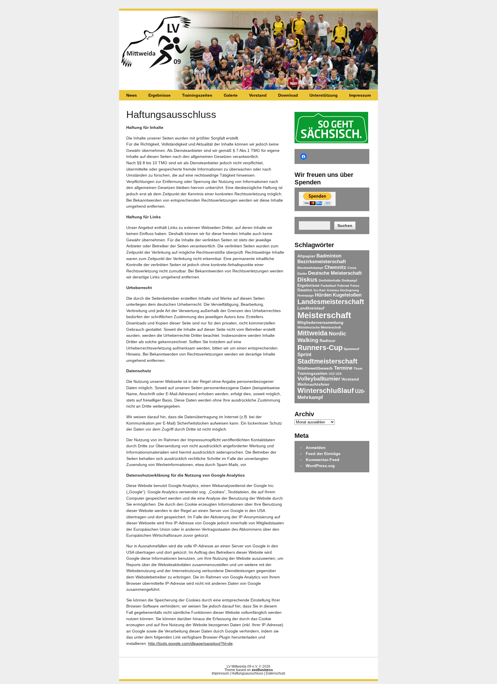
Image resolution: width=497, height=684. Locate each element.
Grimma (333, 290)
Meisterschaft (324, 315)
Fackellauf (328, 285)
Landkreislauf (310, 308)
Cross (351, 268)
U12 (331, 373)
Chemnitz (335, 267)
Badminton (328, 256)
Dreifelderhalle (330, 280)
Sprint (304, 354)
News (131, 95)
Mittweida (312, 333)
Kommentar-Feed (322, 459)
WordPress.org (320, 465)
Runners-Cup (320, 347)
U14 (338, 373)
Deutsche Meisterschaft (335, 273)
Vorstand (258, 95)
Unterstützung (323, 95)
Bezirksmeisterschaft (321, 261)
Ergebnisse (159, 95)
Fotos (354, 285)
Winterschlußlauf (325, 390)
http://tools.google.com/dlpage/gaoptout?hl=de (190, 643)
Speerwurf (351, 349)
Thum (357, 368)
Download (288, 95)
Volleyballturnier (318, 379)
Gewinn (304, 290)
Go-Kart (320, 290)
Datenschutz (275, 673)
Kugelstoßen (347, 295)
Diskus (307, 279)
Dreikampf (349, 280)
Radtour (327, 340)
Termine (343, 368)
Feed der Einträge (323, 453)
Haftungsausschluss (247, 673)
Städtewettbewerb (315, 368)
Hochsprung (349, 290)
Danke (302, 273)
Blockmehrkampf (310, 268)
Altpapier (306, 256)
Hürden (323, 295)
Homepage (305, 295)
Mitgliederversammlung (320, 322)
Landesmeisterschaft (330, 301)
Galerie (231, 95)
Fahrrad (343, 285)
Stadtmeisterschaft (327, 361)
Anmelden (316, 447)
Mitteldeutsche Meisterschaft (319, 327)
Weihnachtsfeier (313, 384)
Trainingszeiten (197, 95)
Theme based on (248, 670)
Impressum (360, 95)
